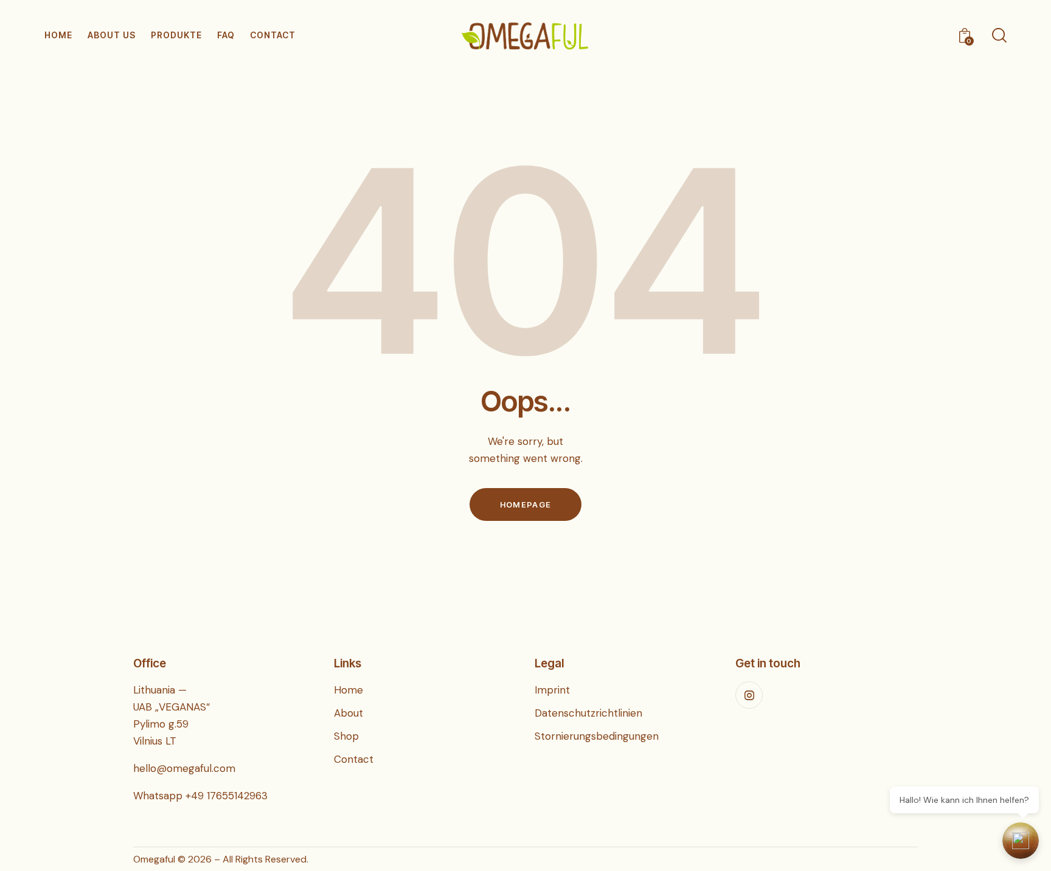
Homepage (525, 504)
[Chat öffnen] (1020, 840)
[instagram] (749, 695)
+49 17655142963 (227, 795)
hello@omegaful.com (184, 768)
